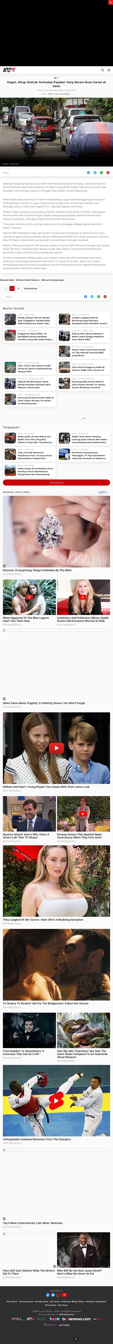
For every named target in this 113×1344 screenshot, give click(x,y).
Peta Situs (12, 1301)
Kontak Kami (41, 1301)
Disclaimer (50, 1305)
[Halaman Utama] (8, 70)
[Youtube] (64, 1295)
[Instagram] (58, 1295)
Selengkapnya (56, 482)
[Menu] (109, 70)
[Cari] (102, 70)
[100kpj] (30, 1319)
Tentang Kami (26, 1301)
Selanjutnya (30, 288)
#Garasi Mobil (7, 280)
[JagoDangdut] (64, 1324)
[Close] (110, 2)
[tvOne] (76, 1319)
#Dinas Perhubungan (52, 280)
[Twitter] (53, 1295)
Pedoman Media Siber (72, 1301)
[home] (56, 78)
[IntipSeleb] (49, 1324)
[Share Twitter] (95, 172)
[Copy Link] (109, 172)
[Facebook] (48, 1295)
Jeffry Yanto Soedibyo (59, 94)
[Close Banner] (76, 1339)
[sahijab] (42, 1319)
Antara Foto (14, 164)
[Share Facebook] (88, 172)
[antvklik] (97, 1319)
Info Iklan (55, 1301)
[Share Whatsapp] (101, 172)
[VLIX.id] (54, 1319)
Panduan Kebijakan (96, 1301)
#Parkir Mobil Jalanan (27, 280)
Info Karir (63, 1305)
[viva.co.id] (17, 1319)
